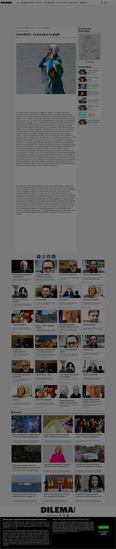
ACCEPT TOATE (103, 527)
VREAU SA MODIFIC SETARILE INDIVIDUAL (103, 533)
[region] (58, 533)
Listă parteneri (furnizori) (59, 533)
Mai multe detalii (12, 528)
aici (13, 539)
